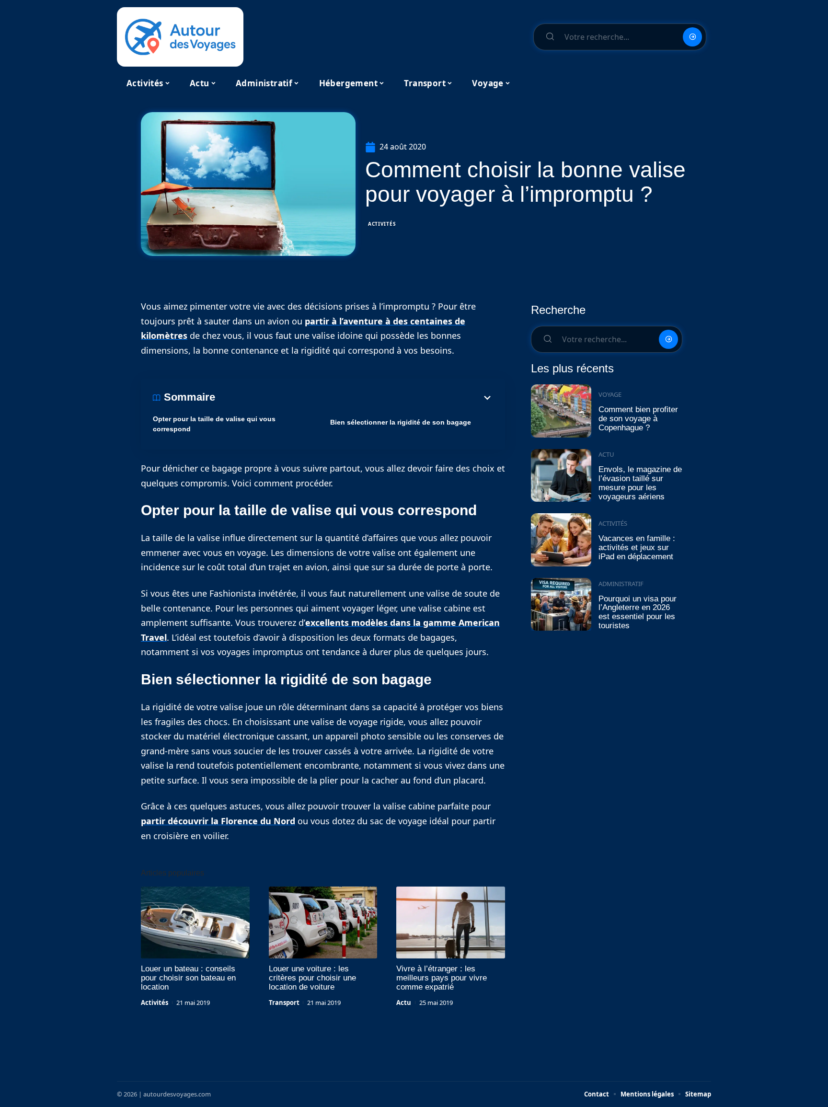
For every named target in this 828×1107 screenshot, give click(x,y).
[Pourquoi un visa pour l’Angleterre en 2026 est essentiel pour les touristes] (561, 604)
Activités (382, 223)
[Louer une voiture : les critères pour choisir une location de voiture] (323, 922)
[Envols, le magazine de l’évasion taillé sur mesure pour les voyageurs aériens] (561, 475)
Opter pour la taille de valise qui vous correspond (214, 424)
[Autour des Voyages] (180, 37)
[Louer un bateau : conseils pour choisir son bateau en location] (195, 922)
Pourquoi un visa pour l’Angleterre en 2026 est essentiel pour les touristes (637, 612)
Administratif (621, 583)
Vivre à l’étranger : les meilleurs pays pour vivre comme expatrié (441, 978)
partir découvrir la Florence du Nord (218, 821)
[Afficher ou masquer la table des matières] (354, 398)
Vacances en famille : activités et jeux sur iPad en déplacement (636, 547)
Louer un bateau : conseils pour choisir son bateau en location (188, 978)
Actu (403, 1002)
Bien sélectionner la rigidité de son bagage (400, 422)
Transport (284, 1002)
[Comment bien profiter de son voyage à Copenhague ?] (561, 411)
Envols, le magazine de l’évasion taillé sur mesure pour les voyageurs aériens (640, 483)
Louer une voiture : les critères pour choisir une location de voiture (312, 978)
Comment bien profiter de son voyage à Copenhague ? (638, 418)
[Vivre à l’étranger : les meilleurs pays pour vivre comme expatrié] (450, 922)
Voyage (609, 394)
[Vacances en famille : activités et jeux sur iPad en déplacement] (561, 539)
